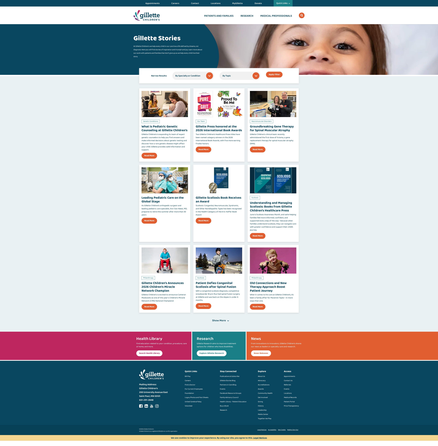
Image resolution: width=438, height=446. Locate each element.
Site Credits (282, 430)
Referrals (287, 384)
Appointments (152, 3)
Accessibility (272, 430)
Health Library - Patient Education (233, 401)
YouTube (151, 406)
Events (222, 389)
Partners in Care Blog (228, 384)
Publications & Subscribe (229, 376)
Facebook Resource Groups (230, 393)
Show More (219, 320)
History (261, 405)
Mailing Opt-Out (292, 430)
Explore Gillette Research (211, 353)
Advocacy (262, 380)
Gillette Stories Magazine (148, 56)
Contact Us (288, 380)
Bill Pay (187, 376)
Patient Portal (289, 401)
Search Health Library (149, 353)
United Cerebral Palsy (193, 401)
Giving (260, 401)
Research (247, 16)
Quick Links (282, 3)
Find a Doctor (190, 384)
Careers (175, 3)
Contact (195, 3)
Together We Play (264, 418)
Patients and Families (218, 16)
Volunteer (189, 405)
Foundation (189, 393)
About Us (261, 376)
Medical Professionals (276, 16)
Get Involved (263, 397)
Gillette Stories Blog (227, 380)
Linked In (146, 406)
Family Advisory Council (229, 397)
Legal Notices (261, 430)
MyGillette (237, 3)
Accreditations (263, 384)
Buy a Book (224, 405)
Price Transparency (291, 405)
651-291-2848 (146, 400)
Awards (261, 389)
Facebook (141, 406)
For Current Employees (194, 389)
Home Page (146, 15)
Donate (258, 3)
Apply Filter (274, 74)
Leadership (262, 410)
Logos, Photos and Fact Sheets (196, 397)
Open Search (302, 15)
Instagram (157, 406)
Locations (215, 3)
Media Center (263, 414)
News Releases (261, 353)
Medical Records (290, 397)
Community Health (265, 393)
